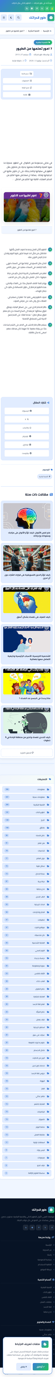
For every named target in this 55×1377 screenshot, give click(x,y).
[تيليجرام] (32, 8)
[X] (42, 8)
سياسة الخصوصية (45, 1259)
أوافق (40, 1367)
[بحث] (18, 17)
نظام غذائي (47, 1334)
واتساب (26, 427)
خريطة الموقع (46, 1269)
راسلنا (49, 1254)
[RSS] (27, 8)
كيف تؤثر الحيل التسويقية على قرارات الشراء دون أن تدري (27, 576)
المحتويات (25, 80)
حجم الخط (25, 73)
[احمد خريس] (52, 8)
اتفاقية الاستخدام (45, 1264)
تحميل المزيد (26, 753)
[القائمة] (4, 17)
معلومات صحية (45, 1329)
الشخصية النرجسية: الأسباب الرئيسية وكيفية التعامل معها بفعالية (29, 657)
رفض (22, 1367)
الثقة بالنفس (47, 1297)
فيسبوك (25, 411)
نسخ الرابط (25, 87)
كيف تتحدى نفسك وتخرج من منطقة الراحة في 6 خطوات (27, 738)
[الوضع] (11, 17)
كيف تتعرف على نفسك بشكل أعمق (33, 617)
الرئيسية (49, 1245)
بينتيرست (25, 453)
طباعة (25, 94)
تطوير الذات (47, 1292)
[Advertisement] (27, 130)
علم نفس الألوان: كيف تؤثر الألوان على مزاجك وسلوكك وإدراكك (29, 534)
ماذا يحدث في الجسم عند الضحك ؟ (34, 698)
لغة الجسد (47, 1307)
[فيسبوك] (47, 8)
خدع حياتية (47, 1312)
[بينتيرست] (37, 8)
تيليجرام (25, 436)
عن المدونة (47, 1250)
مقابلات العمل (46, 1302)
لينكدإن (25, 444)
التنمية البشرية (42, 42)
